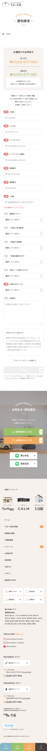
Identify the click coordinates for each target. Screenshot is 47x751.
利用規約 (22, 378)
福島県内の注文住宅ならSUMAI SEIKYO (18, 736)
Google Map (27, 672)
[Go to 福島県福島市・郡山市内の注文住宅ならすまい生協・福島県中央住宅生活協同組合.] (3, 34)
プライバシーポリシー (12, 378)
